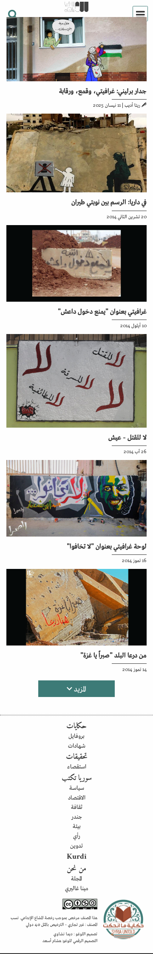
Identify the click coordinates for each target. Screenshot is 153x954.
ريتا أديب (132, 104)
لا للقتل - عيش (127, 436)
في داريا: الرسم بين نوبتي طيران (109, 201)
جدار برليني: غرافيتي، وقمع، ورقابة (103, 90)
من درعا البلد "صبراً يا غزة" (113, 654)
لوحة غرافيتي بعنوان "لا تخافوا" (107, 545)
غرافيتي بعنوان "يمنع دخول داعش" (102, 310)
